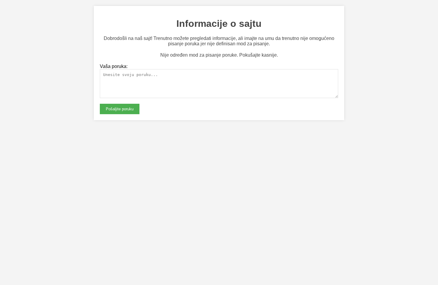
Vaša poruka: (114, 66)
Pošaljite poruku (119, 109)
